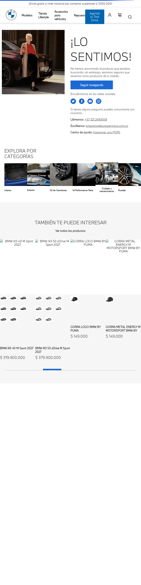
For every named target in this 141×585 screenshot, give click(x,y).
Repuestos (81, 15)
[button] (3, 299)
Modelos (27, 15)
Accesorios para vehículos (61, 15)
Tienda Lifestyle (43, 15)
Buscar (130, 17)
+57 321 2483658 (96, 119)
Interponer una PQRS (106, 132)
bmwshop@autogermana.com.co (107, 126)
